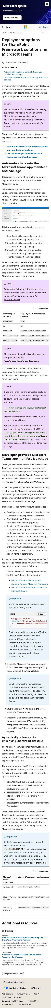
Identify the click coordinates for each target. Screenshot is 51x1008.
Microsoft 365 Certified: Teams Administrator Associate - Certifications (21, 956)
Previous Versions (23, 994)
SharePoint (14, 32)
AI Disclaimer (7, 994)
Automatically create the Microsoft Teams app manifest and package (23, 73)
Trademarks (7, 1004)
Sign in (46, 27)
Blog (35, 994)
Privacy (17, 997)
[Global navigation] (2, 27)
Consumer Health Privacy (12, 1001)
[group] (25, 327)
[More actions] (47, 33)
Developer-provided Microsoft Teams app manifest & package (26, 78)
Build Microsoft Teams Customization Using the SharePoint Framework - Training (22, 938)
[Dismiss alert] (47, 4)
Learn (4, 32)
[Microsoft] (25, 27)
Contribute (6, 997)
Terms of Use (33, 1001)
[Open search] (39, 27)
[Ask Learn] (43, 33)
